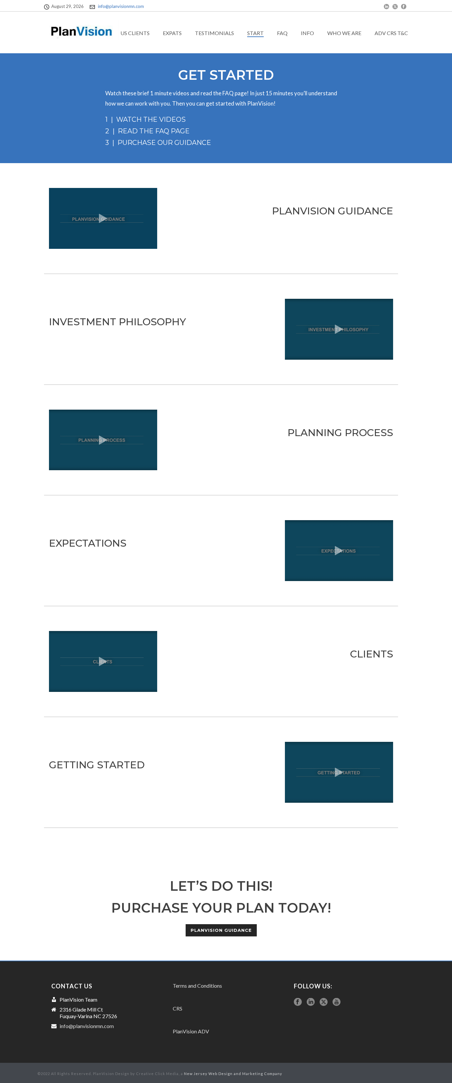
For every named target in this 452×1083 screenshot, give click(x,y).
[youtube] (336, 1002)
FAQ (282, 33)
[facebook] (298, 1002)
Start (255, 33)
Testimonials (214, 33)
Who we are (344, 33)
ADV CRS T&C (391, 33)
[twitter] (324, 1002)
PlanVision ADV (191, 1031)
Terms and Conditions (197, 985)
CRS (177, 1008)
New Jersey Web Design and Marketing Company (233, 1073)
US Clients (135, 33)
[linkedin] (311, 1002)
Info (307, 33)
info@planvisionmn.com (121, 6)
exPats (172, 33)
